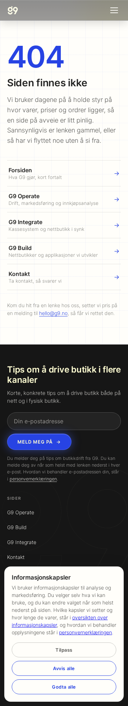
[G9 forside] (12, 10)
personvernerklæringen (33, 479)
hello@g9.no (53, 313)
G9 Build (17, 527)
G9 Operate (20, 512)
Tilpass (64, 650)
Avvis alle (64, 668)
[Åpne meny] (114, 10)
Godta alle (64, 687)
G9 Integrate (21, 542)
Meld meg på (39, 442)
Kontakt (16, 557)
